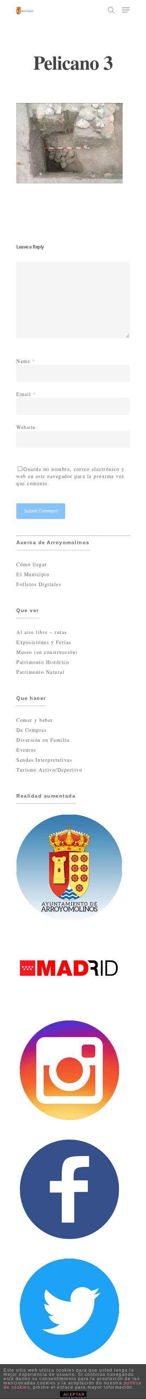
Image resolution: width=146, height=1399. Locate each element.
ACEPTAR (74, 1394)
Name (25, 361)
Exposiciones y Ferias (43, 642)
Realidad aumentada (45, 796)
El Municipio (32, 574)
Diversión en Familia (42, 739)
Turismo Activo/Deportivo (49, 769)
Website (26, 427)
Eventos (26, 749)
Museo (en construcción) (47, 652)
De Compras (31, 730)
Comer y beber (34, 720)
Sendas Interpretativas (44, 759)
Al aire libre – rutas (41, 632)
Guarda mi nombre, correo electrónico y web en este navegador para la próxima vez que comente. (70, 476)
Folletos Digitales (38, 584)
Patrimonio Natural (40, 672)
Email (26, 394)
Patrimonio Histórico (42, 662)
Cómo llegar (31, 564)
